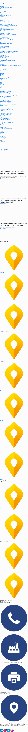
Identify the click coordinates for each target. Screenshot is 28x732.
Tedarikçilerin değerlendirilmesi (6, 59)
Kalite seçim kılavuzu (4, 48)
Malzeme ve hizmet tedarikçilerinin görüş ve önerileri (10, 65)
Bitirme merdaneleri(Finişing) (5, 26)
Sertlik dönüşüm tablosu (5, 50)
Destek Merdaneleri (4, 23)
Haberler (1, 12)
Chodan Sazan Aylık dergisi (5, 15)
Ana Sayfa (2, 3)
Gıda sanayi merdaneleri (5, 33)
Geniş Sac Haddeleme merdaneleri (7, 29)
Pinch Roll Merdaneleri (4, 30)
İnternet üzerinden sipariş (5, 37)
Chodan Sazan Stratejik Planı (6, 7)
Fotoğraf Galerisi (3, 11)
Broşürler (2, 16)
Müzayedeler (2, 62)
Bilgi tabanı (2, 64)
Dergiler (1, 14)
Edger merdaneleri (3, 28)
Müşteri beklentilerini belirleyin (6, 43)
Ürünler (1, 20)
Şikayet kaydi (2, 41)
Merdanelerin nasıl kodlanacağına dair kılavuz (9, 51)
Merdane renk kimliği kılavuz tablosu (7, 52)
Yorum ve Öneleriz (3, 69)
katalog (1, 53)
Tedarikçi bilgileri (3, 57)
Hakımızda (2, 6)
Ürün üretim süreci (3, 8)
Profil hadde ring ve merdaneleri (6, 32)
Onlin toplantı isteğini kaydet (5, 44)
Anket (1, 42)
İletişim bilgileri (3, 68)
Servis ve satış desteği (4, 38)
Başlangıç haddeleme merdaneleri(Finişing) (8, 25)
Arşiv (1, 19)
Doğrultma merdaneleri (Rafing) (6, 24)
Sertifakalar (2, 10)
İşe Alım (1, 70)
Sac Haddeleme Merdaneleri (5, 21)
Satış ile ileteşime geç (4, 46)
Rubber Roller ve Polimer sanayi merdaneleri (8, 34)
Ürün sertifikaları (3, 55)
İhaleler (1, 61)
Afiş (1, 17)
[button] (14, 72)
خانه (1, 150)
